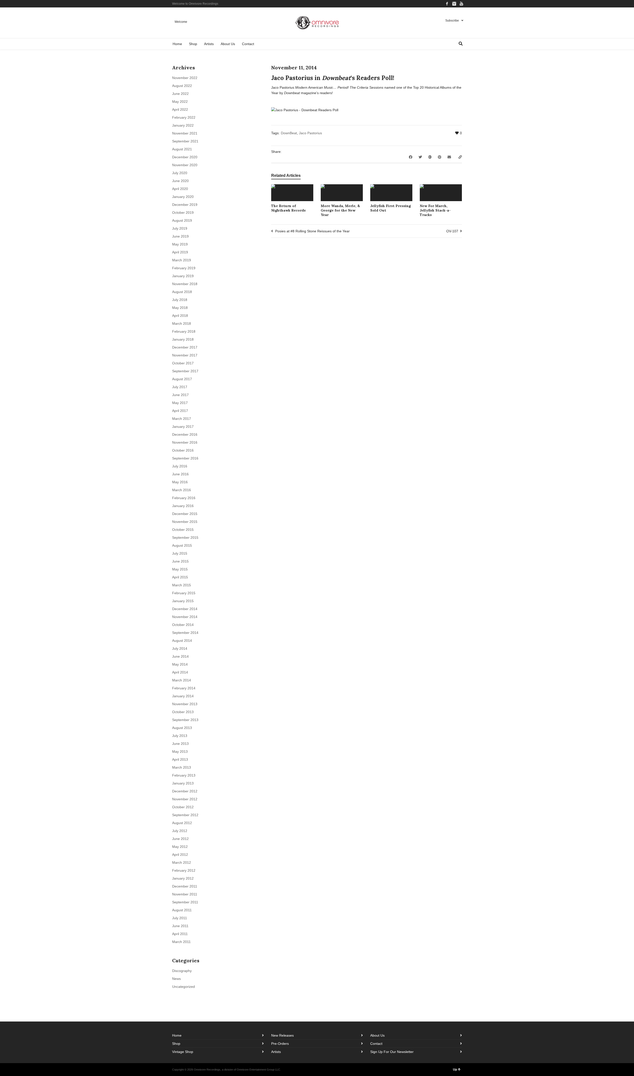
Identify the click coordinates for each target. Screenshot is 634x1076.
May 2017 (180, 403)
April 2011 (180, 934)
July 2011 (179, 918)
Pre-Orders (280, 1044)
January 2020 (183, 197)
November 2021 (184, 133)
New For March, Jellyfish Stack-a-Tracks (435, 210)
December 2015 (184, 514)
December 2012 (184, 791)
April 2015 (180, 577)
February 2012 (183, 870)
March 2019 (181, 260)
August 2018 (182, 292)
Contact (376, 1044)
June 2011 (180, 926)
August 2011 (182, 910)
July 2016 (179, 466)
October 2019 (183, 213)
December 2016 (184, 434)
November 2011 (184, 894)
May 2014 (180, 664)
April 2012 (180, 855)
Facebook (447, 4)
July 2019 (179, 228)
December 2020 (184, 157)
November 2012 (184, 799)
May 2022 (180, 102)
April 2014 (180, 672)
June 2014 (180, 656)
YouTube (461, 4)
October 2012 (183, 807)
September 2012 (185, 815)
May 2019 (180, 244)
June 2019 (180, 236)
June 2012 (180, 839)
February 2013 (183, 775)
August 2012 (182, 823)
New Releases (282, 1035)
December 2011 (184, 886)
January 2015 (183, 601)
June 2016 (180, 474)
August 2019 (182, 220)
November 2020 (184, 165)
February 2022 (183, 117)
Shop (176, 1044)
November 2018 (184, 284)
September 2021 (185, 141)
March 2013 (181, 767)
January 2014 (183, 696)
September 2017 (185, 371)
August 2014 (182, 641)
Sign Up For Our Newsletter (392, 1052)
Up (455, 1069)
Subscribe (452, 20)
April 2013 (180, 759)
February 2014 (183, 688)
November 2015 (184, 522)
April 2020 (180, 189)
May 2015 (180, 569)
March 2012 (181, 862)
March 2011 (181, 942)
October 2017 (183, 363)
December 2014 (184, 609)
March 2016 (181, 490)
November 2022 (184, 78)
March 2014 (181, 680)
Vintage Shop (182, 1052)
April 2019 (180, 252)
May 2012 (180, 847)
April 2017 (180, 411)
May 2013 (180, 751)
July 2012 (179, 831)
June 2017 (180, 395)
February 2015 (183, 593)
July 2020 (179, 173)
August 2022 (182, 86)
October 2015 (183, 530)
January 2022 (183, 125)
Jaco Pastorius (310, 133)
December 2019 (184, 205)
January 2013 (183, 783)
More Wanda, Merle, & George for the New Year (340, 210)
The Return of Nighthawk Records (288, 208)
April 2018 (180, 316)
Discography (182, 971)
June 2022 (180, 94)
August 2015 (182, 545)
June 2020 (180, 181)
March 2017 (181, 419)
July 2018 (179, 300)
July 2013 (179, 736)
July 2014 (179, 648)
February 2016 (183, 498)
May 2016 (180, 482)
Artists (276, 1052)
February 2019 (183, 268)
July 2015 (179, 553)
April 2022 (180, 109)
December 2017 (184, 347)
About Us (377, 1035)
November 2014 (184, 617)
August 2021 (182, 149)
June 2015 (180, 561)
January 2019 (183, 276)
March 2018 (181, 323)
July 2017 (179, 387)
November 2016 (184, 442)
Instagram (454, 4)
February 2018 (183, 331)
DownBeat (289, 133)
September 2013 (185, 720)
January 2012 (183, 878)
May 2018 (180, 308)
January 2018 (183, 339)
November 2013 (184, 704)
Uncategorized (183, 987)
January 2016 (183, 506)
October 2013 (183, 712)
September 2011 (185, 902)
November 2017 (184, 355)
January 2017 (183, 427)
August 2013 (182, 728)
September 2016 (185, 458)
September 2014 (185, 633)
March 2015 (181, 585)
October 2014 (183, 625)
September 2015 (185, 537)
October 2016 (183, 450)
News (176, 979)
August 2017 (182, 379)
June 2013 (180, 744)
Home (177, 1035)
